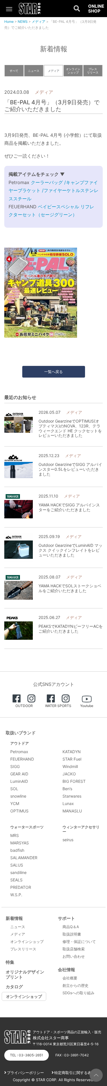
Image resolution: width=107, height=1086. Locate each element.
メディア (38, 21)
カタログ (14, 986)
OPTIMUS (19, 810)
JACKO (69, 773)
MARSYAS (19, 842)
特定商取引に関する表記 (74, 1072)
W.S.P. (16, 894)
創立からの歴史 (75, 985)
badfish (17, 850)
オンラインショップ (73, 70)
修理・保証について (79, 941)
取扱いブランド (21, 732)
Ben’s (67, 788)
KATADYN (71, 751)
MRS (14, 835)
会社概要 (69, 978)
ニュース (33, 70)
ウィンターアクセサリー (81, 829)
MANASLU (72, 810)
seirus (67, 839)
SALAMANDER (23, 857)
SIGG (15, 766)
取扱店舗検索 (73, 949)
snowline (18, 796)
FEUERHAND (22, 759)
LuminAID (19, 781)
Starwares (71, 796)
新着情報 (14, 918)
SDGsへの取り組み (78, 993)
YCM (14, 803)
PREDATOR (20, 887)
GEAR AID (19, 773)
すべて (14, 70)
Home (9, 21)
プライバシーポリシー (25, 1072)
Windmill (70, 766)
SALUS (16, 865)
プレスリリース (92, 70)
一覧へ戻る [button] (53, 371)
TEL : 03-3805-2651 (26, 1055)
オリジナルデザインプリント (25, 974)
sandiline (18, 872)
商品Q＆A (70, 926)
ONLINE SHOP (96, 8)
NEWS (23, 21)
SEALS (16, 879)
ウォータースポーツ (27, 827)
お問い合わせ (73, 956)
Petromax (19, 751)
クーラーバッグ (47, 182)
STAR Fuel (71, 759)
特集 (10, 962)
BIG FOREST (74, 781)
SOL (14, 788)
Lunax (68, 803)
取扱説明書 (71, 934)
